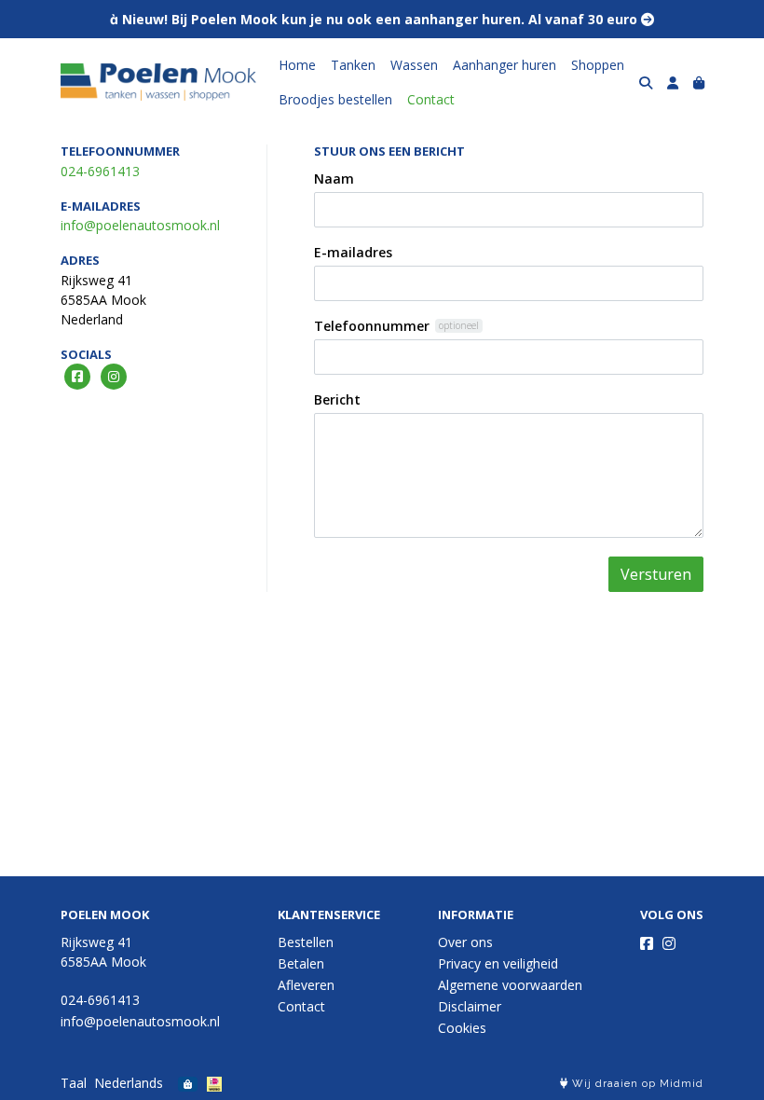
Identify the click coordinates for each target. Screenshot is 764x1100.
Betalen (301, 963)
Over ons (465, 942)
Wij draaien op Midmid (635, 1084)
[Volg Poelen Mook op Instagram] (668, 943)
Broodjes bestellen (335, 99)
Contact (431, 99)
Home (297, 65)
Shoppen (597, 65)
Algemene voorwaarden (510, 985)
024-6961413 (100, 171)
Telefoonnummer (372, 326)
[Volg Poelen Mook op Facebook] (646, 943)
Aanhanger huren (504, 65)
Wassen (414, 65)
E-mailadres (353, 252)
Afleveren (306, 985)
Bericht (337, 399)
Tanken (353, 65)
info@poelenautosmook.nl (140, 225)
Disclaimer (469, 1006)
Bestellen (306, 942)
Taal (74, 1083)
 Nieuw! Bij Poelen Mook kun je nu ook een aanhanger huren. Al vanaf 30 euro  (382, 19)
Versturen (656, 574)
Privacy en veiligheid (498, 963)
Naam (334, 178)
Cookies (462, 1028)
